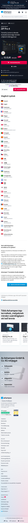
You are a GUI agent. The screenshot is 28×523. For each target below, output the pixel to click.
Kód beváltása (4, 504)
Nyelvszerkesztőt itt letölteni (18, 284)
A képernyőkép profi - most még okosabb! (13, 5)
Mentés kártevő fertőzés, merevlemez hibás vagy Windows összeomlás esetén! (10, 340)
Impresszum (4, 471)
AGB (2, 473)
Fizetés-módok (4, 480)
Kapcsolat (3, 450)
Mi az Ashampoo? (5, 441)
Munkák (3, 448)
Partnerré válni (4, 463)
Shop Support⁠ (4, 491)
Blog (6, 521)
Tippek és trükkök (5, 506)
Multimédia (4, 421)
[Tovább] (25, 334)
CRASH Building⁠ (5, 452)
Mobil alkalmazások (6, 432)
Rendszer (3, 423)
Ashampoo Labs (5, 445)
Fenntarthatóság (5, 443)
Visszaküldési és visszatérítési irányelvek (11, 483)
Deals (3, 497)
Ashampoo (4, 511)
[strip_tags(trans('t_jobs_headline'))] (16, 412)
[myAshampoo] (19, 12)
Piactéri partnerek (5, 461)
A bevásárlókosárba (15, 62)
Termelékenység (5, 425)
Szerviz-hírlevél (4, 509)
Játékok (3, 430)
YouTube (22, 521)
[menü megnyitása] (25, 12)
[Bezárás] (26, 1)
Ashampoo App (5, 502)
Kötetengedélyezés (5, 458)
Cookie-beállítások (5, 478)
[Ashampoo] (6, 398)
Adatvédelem (4, 476)
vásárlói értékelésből (16, 75)
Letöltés (15, 66)
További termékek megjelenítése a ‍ (13, 85)
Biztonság (3, 428)
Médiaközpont (4, 465)
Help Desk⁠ (3, 489)
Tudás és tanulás (5, 435)
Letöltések (3, 499)
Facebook (13, 521)
